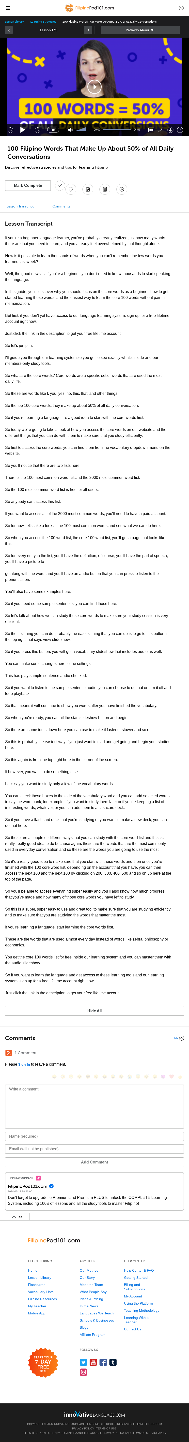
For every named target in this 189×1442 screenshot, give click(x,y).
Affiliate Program (93, 1335)
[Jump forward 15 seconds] (37, 129)
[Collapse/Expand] (94, 1038)
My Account (133, 1296)
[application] (94, 87)
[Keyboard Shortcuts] (180, 130)
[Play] (23, 130)
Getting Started (136, 1278)
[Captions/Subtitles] (151, 130)
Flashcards (36, 1285)
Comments (61, 206)
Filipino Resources (42, 1299)
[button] (181, 8)
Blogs (84, 1327)
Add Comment (94, 1162)
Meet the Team (91, 1285)
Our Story (87, 1278)
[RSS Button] (8, 1053)
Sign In (24, 1064)
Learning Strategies (43, 21)
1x (53, 129)
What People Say (93, 1292)
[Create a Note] (87, 189)
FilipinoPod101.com (147, 1424)
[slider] (80, 130)
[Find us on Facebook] (103, 1362)
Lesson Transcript (20, 206)
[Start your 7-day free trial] (43, 1363)
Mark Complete (28, 185)
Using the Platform (138, 1303)
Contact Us (132, 1329)
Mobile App (36, 1313)
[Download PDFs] (104, 189)
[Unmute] (70, 130)
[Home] (90, 11)
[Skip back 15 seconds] (10, 129)
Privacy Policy (83, 1428)
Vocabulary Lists (40, 1292)
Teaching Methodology (141, 1310)
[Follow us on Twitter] (83, 1362)
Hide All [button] (94, 1011)
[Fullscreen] (161, 130)
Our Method (89, 1270)
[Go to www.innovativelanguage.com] (94, 1413)
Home (32, 1270)
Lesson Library (14, 21)
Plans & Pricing (91, 1299)
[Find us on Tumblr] (113, 1362)
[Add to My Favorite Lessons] (70, 189)
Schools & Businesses (97, 1320)
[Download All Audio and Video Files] (121, 189)
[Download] (170, 130)
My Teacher (37, 1306)
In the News (89, 1306)
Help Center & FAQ (139, 1270)
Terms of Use (106, 1428)
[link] (9, 30)
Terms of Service (144, 1432)
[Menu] (8, 8)
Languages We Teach (97, 1313)
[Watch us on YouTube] (93, 1362)
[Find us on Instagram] (83, 1372)
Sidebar (140, 30)
